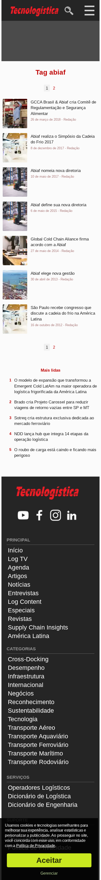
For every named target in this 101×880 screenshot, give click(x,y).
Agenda (18, 567)
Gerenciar (49, 873)
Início (15, 550)
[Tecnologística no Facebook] (39, 516)
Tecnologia (23, 719)
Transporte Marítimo (35, 753)
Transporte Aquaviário (38, 736)
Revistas (20, 618)
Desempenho (26, 667)
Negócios (21, 693)
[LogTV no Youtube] (23, 516)
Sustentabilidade (31, 710)
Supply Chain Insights (38, 627)
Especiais (21, 610)
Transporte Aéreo (31, 727)
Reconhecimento (31, 701)
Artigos (17, 575)
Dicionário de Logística (39, 796)
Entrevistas (23, 593)
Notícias (19, 584)
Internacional (25, 684)
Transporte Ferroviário (38, 744)
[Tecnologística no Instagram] (55, 516)
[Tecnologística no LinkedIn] (71, 516)
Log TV (18, 558)
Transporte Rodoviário (38, 761)
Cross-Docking (28, 659)
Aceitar (49, 860)
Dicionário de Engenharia (42, 804)
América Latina (28, 635)
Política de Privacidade (35, 846)
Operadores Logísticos (39, 787)
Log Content (24, 601)
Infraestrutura (26, 676)
